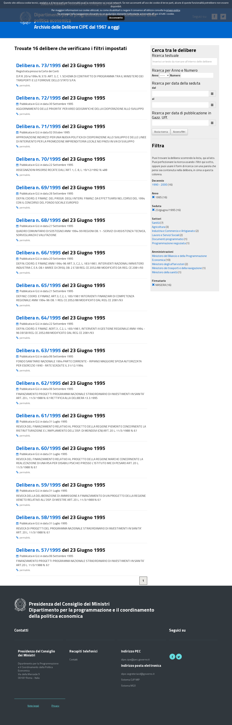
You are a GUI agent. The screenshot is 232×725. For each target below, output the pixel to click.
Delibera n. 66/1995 (39, 252)
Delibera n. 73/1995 (39, 65)
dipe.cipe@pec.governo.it (135, 659)
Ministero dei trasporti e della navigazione (177, 268)
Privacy (55, 706)
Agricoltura (158, 227)
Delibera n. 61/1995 (39, 415)
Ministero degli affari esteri (168, 264)
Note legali (33, 706)
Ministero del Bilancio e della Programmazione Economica (179, 258)
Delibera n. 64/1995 (39, 317)
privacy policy (173, 10)
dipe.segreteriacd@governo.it (137, 674)
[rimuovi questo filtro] (153, 197)
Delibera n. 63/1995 (39, 350)
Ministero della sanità (165, 272)
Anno (155, 75)
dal (154, 88)
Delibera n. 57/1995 (39, 550)
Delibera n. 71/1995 (39, 126)
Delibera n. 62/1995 (39, 383)
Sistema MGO (128, 685)
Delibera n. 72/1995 (39, 98)
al (153, 99)
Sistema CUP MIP (130, 679)
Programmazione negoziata (169, 243)
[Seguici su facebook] (172, 657)
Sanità (156, 222)
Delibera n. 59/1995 (39, 485)
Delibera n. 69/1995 (39, 187)
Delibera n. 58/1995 (39, 517)
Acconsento (116, 17)
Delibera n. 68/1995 (39, 220)
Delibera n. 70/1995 (39, 159)
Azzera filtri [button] (179, 132)
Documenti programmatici (168, 239)
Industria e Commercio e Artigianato (173, 231)
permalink (25, 85)
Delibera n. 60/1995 (39, 448)
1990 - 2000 (159, 184)
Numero (175, 75)
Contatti (73, 659)
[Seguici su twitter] (179, 657)
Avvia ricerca (161, 132)
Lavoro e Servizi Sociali (165, 235)
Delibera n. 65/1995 (39, 285)
